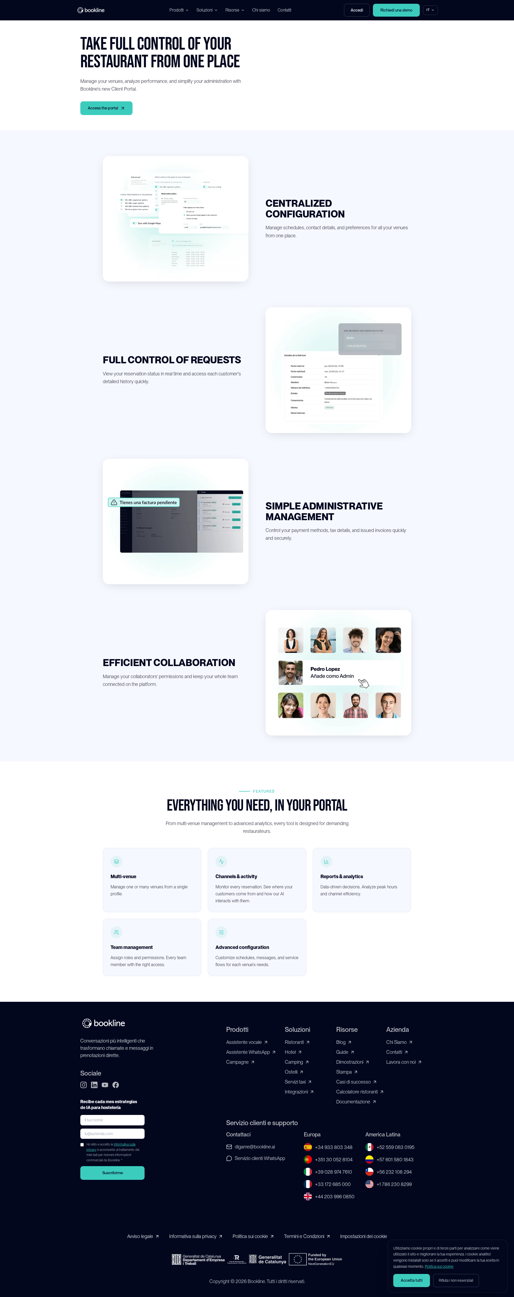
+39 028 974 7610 (333, 1172)
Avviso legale (140, 1236)
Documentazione (353, 1101)
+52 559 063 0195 (395, 1147)
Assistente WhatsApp (248, 1052)
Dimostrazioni (349, 1062)
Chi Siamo (396, 1042)
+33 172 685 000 (333, 1184)
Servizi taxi (295, 1082)
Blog (341, 1042)
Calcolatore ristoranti (357, 1092)
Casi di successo (353, 1082)
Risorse (232, 10)
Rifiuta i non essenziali (456, 1280)
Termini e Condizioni (304, 1236)
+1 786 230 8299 (394, 1184)
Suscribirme (112, 1172)
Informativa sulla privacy (193, 1236)
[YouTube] (105, 1085)
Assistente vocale (244, 1042)
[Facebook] (115, 1085)
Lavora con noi (401, 1062)
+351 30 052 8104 (334, 1159)
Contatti (284, 10)
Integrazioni (296, 1092)
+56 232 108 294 (394, 1172)
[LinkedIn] (94, 1085)
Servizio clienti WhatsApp (260, 1158)
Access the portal (103, 108)
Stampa (344, 1072)
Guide (342, 1052)
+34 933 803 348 (334, 1147)
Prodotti (176, 10)
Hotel (290, 1052)
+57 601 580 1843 (395, 1159)
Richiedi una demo (396, 10)
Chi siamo (261, 10)
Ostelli (291, 1072)
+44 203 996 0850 (334, 1196)
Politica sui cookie (250, 1236)
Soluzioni (204, 10)
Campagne (237, 1062)
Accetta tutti (411, 1280)
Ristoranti (294, 1042)
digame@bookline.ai (255, 1147)
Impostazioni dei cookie (363, 1236)
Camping (294, 1062)
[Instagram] (83, 1085)
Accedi (357, 10)
